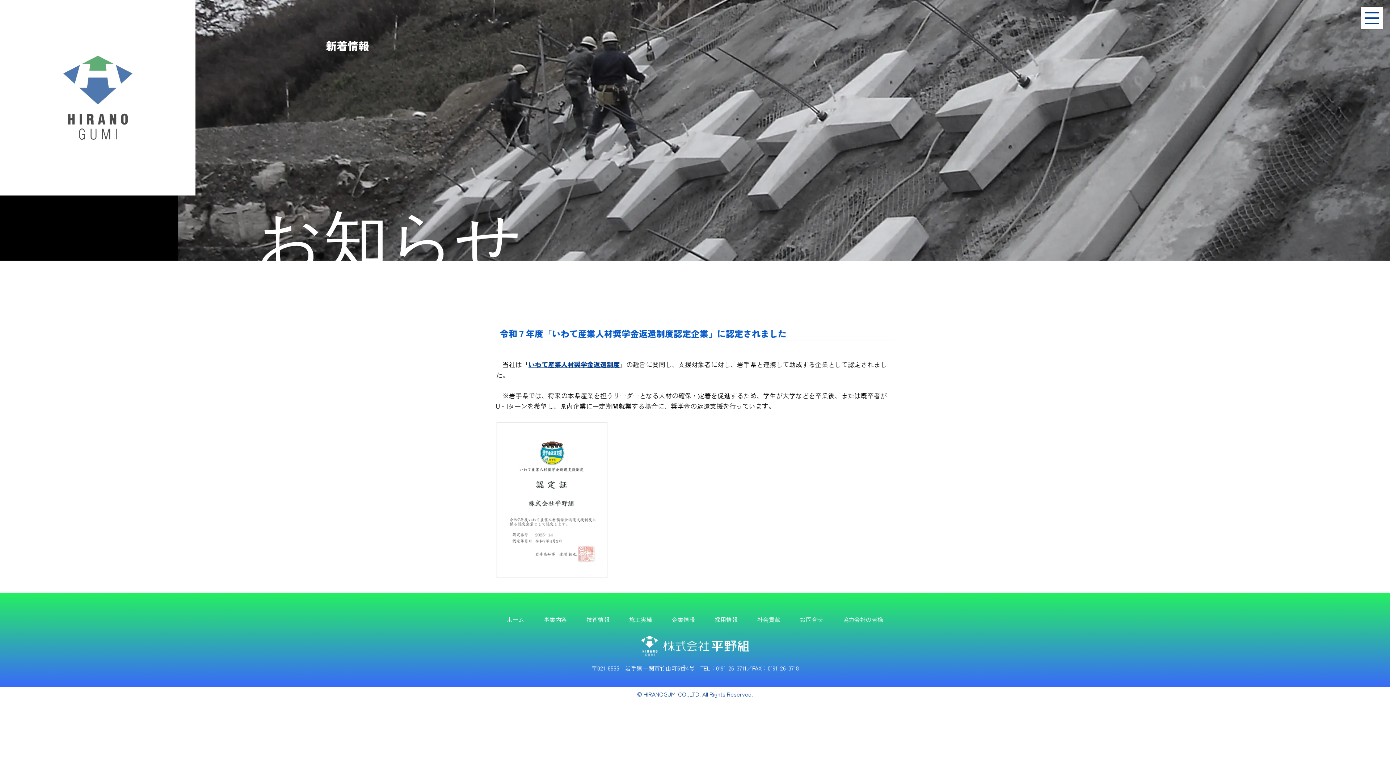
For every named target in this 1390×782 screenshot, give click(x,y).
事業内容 (555, 619)
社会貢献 (768, 619)
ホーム (515, 619)
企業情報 (683, 619)
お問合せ (811, 619)
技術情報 (598, 619)
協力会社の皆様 (863, 619)
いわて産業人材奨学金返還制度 (574, 364)
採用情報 (726, 619)
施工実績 (640, 619)
